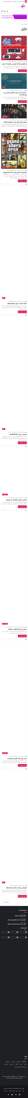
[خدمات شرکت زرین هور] (14, 16)
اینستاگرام (8, 1061)
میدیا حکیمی (23, 432)
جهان (14, 1090)
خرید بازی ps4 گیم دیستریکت (17, 758)
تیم (17, 1090)
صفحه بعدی (6, 902)
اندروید (13, 1061)
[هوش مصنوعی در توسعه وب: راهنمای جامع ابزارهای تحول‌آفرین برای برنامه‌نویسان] (14, 939)
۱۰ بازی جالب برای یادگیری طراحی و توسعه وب (15, 93)
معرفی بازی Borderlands (18, 434)
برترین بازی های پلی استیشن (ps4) (15, 122)
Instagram (24, 1061)
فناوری (10, 1090)
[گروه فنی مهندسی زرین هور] (24, 6)
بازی (25, 1064)
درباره (20, 1090)
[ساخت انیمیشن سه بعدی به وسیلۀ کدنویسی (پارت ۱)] (5, 995)
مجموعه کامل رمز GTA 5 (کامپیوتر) (15, 172)
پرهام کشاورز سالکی (21, 627)
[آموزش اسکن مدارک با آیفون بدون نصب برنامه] (23, 933)
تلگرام (16, 1064)
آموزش (18, 1061)
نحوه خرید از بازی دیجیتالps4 (17, 303)
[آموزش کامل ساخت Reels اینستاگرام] (14, 933)
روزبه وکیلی (23, 120)
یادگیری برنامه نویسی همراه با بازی (14, 63)
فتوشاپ (6, 1064)
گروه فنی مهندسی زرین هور (20, 1066)
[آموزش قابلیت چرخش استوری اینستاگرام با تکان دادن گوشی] (23, 939)
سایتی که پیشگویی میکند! (17, 629)
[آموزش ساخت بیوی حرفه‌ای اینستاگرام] (5, 933)
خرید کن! (6, 1090)
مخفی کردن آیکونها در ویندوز (16, 499)
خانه (25, 24)
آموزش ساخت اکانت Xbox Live (16, 887)
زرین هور (11, 1064)
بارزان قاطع (23, 61)
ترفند (21, 1064)
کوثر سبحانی (23, 90)
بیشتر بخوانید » (22, 70)
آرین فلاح (24, 885)
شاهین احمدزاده (22, 497)
